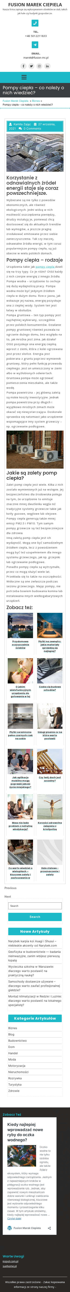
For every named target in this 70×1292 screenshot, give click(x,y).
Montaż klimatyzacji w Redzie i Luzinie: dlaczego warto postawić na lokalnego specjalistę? (35, 1001)
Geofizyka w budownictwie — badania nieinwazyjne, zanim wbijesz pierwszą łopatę (34, 956)
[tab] (24, 76)
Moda (12, 1059)
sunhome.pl (10, 1266)
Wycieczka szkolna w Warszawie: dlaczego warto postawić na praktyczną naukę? (31, 971)
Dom (11, 1047)
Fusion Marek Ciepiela (35, 4)
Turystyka (15, 1084)
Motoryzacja (16, 1065)
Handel (13, 1053)
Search (35, 916)
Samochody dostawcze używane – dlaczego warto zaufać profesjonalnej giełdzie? (34, 986)
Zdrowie (13, 1091)
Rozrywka (15, 1078)
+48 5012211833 (36, 36)
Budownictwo (17, 1040)
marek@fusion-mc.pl (36, 57)
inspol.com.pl (10, 1261)
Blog (11, 1034)
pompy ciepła (45, 266)
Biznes (36, 100)
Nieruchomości (18, 1072)
